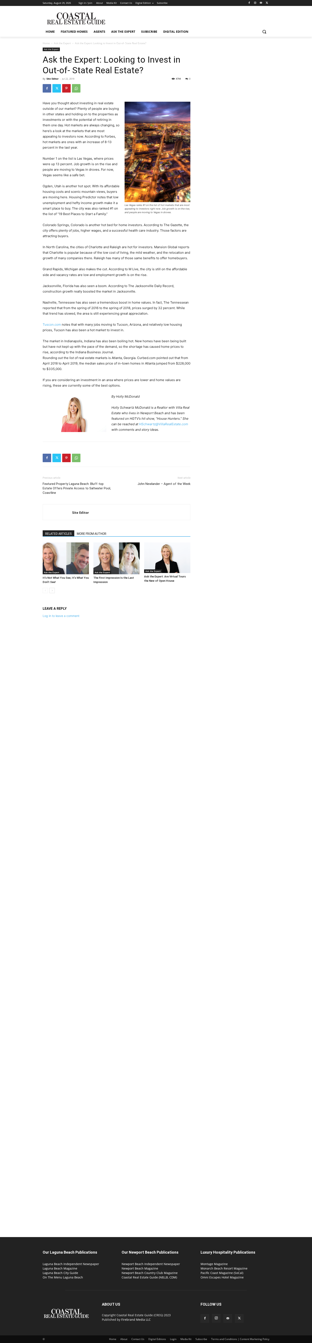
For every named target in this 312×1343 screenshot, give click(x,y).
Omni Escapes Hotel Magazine (222, 1277)
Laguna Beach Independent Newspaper (71, 1264)
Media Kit (185, 1339)
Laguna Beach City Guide (60, 1273)
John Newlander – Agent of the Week (164, 484)
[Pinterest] (66, 88)
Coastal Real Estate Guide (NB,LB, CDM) (149, 1277)
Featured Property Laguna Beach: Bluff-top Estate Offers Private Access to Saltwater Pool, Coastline (77, 488)
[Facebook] (249, 3)
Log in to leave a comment (61, 616)
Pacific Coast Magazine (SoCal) (222, 1273)
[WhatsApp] (76, 88)
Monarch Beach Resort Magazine (224, 1268)
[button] (264, 32)
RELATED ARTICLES (58, 533)
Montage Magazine (214, 1264)
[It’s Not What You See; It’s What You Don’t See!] (66, 558)
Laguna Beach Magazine (60, 1268)
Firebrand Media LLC (136, 1320)
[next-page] (52, 590)
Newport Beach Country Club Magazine (150, 1273)
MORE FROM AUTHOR (91, 533)
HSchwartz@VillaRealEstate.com (163, 424)
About (123, 1339)
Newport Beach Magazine (140, 1268)
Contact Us (137, 1339)
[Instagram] (255, 3)
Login (173, 1339)
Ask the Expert (62, 43)
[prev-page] (45, 590)
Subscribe (201, 1339)
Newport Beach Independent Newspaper (151, 1264)
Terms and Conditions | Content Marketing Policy (240, 1339)
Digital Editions (157, 1339)
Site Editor (52, 78)
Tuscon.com (52, 324)
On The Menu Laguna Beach (63, 1277)
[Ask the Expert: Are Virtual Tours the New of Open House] (167, 557)
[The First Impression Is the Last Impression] (116, 558)
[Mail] (261, 3)
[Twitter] (266, 3)
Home (46, 43)
